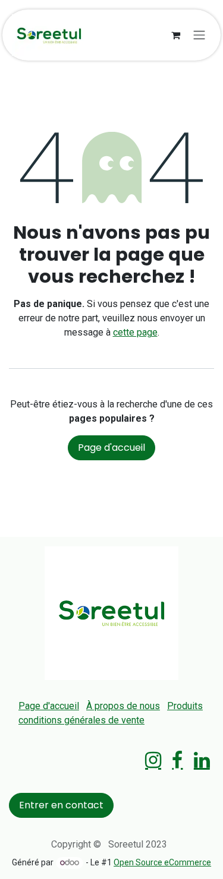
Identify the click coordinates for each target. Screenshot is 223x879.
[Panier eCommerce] (175, 35)
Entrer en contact (61, 805)
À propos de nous (123, 706)
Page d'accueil (111, 447)
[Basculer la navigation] (199, 35)
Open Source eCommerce (162, 862)
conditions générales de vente (81, 720)
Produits (185, 706)
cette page (135, 332)
